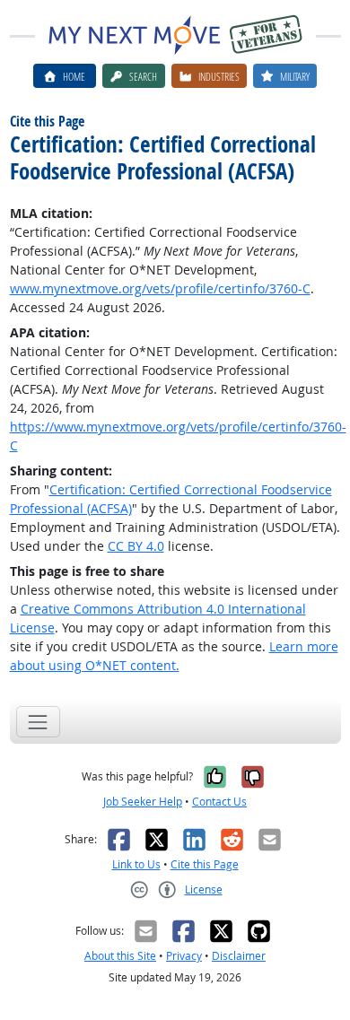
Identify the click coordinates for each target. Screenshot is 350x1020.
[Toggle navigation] (38, 721)
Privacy (184, 955)
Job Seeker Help (142, 801)
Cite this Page (205, 864)
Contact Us (219, 801)
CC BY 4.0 (136, 545)
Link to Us (136, 864)
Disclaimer (239, 955)
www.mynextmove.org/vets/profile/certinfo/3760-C (160, 288)
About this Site (120, 955)
